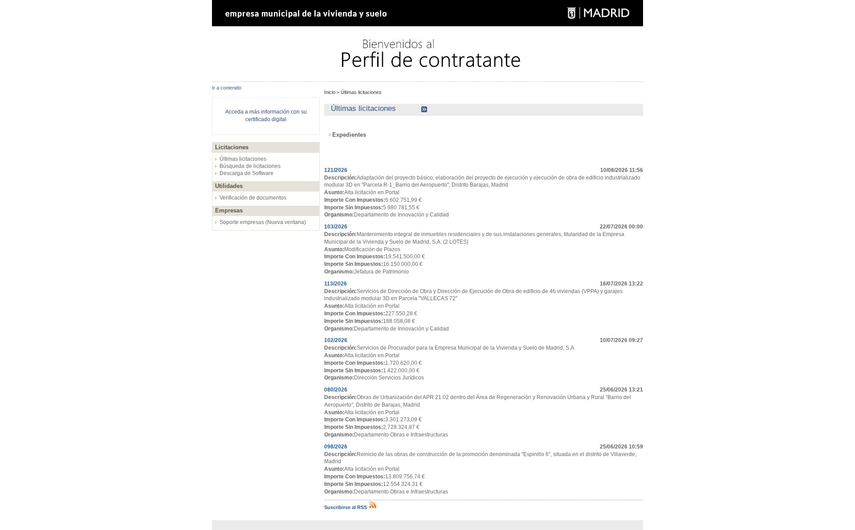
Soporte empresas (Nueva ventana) (263, 222)
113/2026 (335, 284)
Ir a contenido (226, 87)
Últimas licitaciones (243, 159)
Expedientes (349, 134)
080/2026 (335, 390)
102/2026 (335, 340)
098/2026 (335, 447)
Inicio (330, 92)
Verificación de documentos (253, 198)
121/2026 (335, 170)
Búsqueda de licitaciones (250, 166)
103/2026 (335, 227)
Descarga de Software (246, 173)
